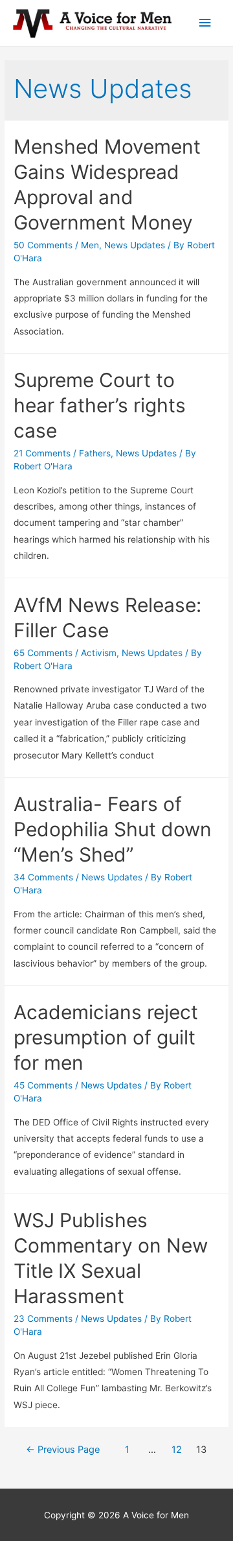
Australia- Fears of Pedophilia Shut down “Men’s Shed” (113, 829)
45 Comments (43, 1085)
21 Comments (42, 453)
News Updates (134, 245)
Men (90, 245)
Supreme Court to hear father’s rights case (100, 405)
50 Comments (43, 245)
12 (177, 1449)
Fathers (95, 453)
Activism (98, 653)
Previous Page (63, 1449)
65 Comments (43, 653)
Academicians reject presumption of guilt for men (106, 1037)
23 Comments (43, 1318)
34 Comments (43, 877)
